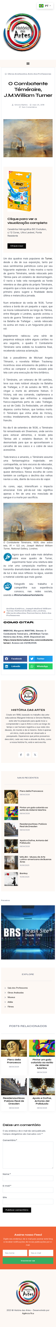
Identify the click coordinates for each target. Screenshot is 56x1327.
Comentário (10, 1140)
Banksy (24, 873)
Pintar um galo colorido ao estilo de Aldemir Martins (34, 808)
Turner (48, 258)
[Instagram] (28, 754)
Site (5, 1197)
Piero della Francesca (31, 791)
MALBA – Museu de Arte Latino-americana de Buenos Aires (35, 859)
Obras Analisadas (17, 74)
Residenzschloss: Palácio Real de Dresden (33, 825)
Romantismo (34, 613)
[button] (28, 63)
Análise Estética (15, 608)
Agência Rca (28, 1313)
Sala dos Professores (39, 74)
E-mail (7, 1186)
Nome (7, 1174)
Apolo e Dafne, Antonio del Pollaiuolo (42, 1101)
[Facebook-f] (21, 754)
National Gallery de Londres (30, 611)
